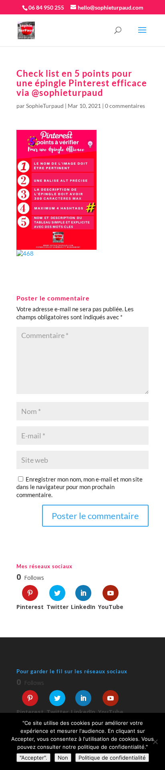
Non (63, 757)
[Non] (155, 742)
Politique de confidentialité (112, 757)
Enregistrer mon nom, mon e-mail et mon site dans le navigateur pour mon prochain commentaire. (79, 487)
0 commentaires (125, 105)
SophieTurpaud (45, 105)
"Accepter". (33, 757)
